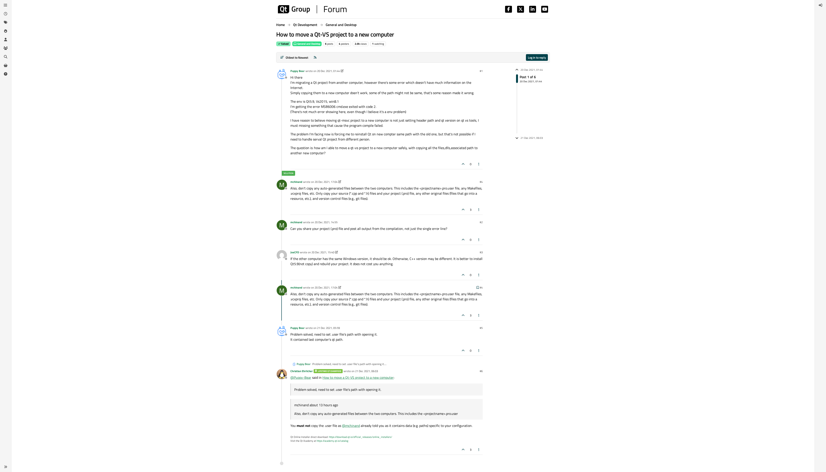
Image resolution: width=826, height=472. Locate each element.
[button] (5, 466)
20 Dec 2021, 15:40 (322, 252)
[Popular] (5, 30)
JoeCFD (294, 252)
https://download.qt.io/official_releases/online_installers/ (360, 437)
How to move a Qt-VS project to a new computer (358, 377)
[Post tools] (479, 164)
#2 (481, 222)
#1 (481, 71)
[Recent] (5, 13)
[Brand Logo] (312, 9)
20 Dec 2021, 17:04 (326, 182)
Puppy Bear (297, 71)
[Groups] (5, 48)
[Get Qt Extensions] (5, 65)
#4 (481, 182)
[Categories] (5, 5)
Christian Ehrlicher (301, 371)
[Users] (5, 39)
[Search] (5, 56)
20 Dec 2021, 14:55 (326, 222)
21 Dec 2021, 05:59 (328, 328)
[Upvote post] (463, 164)
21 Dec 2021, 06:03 (366, 371)
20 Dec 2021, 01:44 (328, 71)
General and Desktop (309, 44)
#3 (481, 252)
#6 (481, 371)
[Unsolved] (5, 73)
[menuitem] (820, 5)
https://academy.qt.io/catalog (332, 441)
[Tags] (5, 22)
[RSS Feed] (315, 57)
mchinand (296, 182)
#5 (481, 328)
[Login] (820, 5)
